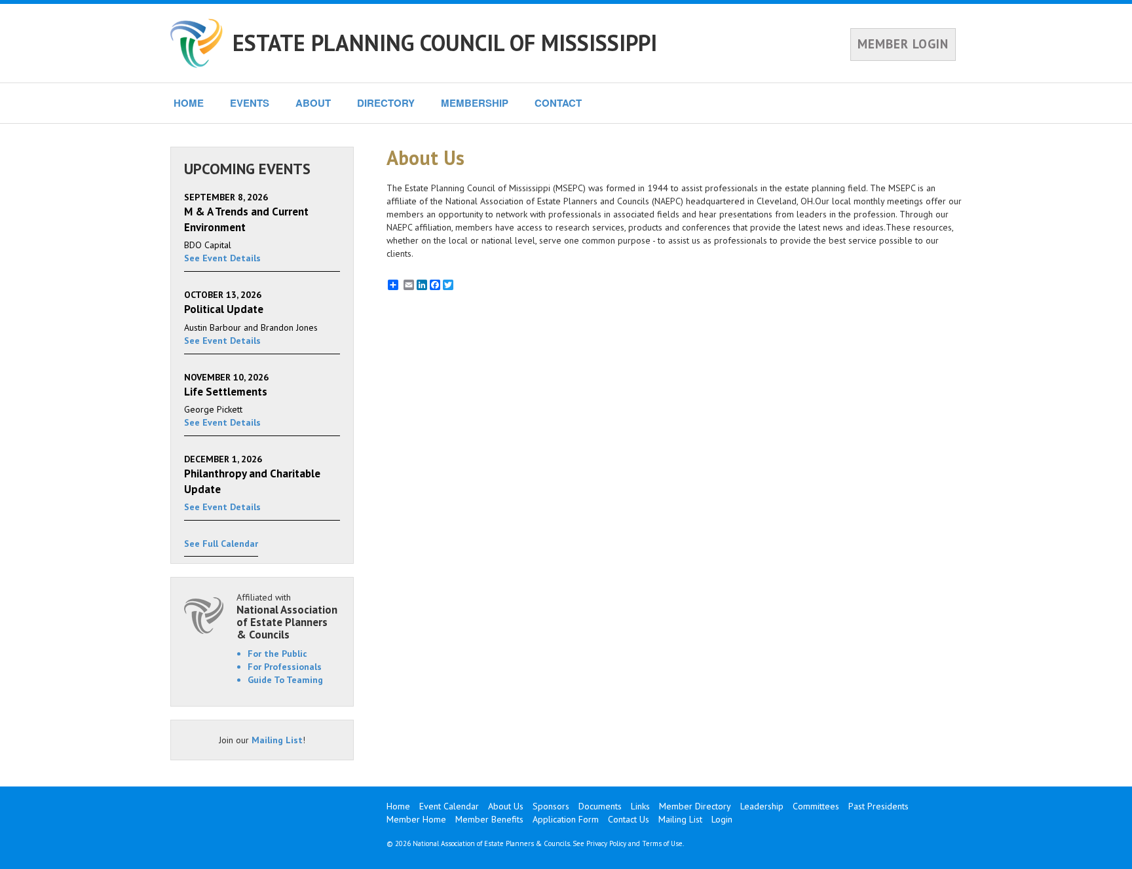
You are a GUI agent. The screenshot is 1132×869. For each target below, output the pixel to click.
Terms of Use (662, 843)
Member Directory (695, 806)
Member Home (416, 819)
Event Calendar (449, 806)
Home (398, 806)
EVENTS (249, 103)
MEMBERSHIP (474, 103)
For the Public (277, 653)
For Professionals (285, 667)
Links (640, 806)
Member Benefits (489, 819)
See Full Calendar (221, 543)
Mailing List (277, 740)
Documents (600, 806)
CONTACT (558, 103)
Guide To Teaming (285, 680)
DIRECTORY (386, 103)
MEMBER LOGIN (903, 44)
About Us (505, 806)
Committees (816, 806)
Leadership (761, 806)
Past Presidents (878, 806)
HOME (189, 103)
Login (721, 819)
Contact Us (628, 819)
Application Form (566, 819)
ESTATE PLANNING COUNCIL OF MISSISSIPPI (445, 42)
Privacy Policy (606, 843)
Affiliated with (286, 615)
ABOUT (313, 103)
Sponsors (551, 806)
